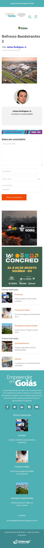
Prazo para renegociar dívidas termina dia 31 (22, 472)
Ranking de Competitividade (26, 325)
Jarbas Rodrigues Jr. (16, 46)
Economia (19, 294)
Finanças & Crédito (22, 310)
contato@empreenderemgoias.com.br (22, 520)
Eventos (18, 359)
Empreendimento (22, 343)
